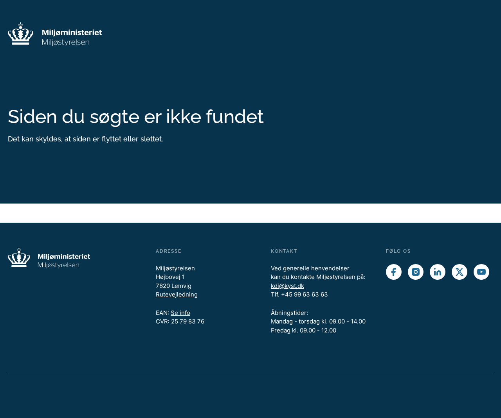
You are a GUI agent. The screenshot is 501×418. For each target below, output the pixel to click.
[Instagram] (416, 272)
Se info (180, 312)
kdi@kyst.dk (287, 285)
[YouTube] (481, 272)
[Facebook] (394, 272)
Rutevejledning (177, 294)
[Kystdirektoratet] (55, 34)
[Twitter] (459, 272)
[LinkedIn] (437, 272)
